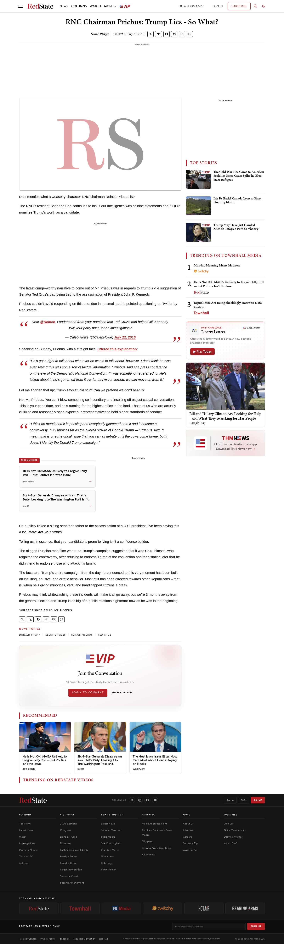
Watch (22, 836)
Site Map (103, 938)
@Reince (47, 322)
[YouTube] (155, 800)
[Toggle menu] (21, 6)
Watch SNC (230, 843)
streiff (80, 768)
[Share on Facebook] (166, 34)
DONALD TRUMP (29, 635)
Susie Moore (108, 836)
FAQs (243, 800)
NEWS (64, 6)
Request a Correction (84, 938)
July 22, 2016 (125, 337)
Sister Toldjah (108, 869)
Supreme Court (69, 876)
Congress (65, 830)
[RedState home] (33, 800)
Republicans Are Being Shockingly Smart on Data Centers (228, 304)
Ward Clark (139, 768)
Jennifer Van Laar (111, 830)
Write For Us (190, 849)
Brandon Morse (110, 849)
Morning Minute (28, 849)
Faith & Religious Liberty (74, 849)
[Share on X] (150, 34)
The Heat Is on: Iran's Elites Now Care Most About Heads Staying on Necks (155, 760)
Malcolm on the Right (154, 823)
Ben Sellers (28, 768)
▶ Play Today (202, 351)
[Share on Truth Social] (158, 34)
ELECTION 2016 (55, 635)
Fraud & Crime (68, 863)
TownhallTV (26, 856)
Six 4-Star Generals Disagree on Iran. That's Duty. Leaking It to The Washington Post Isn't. (99, 760)
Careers (187, 836)
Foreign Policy (68, 856)
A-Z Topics (67, 815)
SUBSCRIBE (239, 6)
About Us (188, 823)
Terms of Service (28, 938)
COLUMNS (79, 6)
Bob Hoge (107, 863)
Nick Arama (108, 856)
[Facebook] (147, 800)
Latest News (26, 830)
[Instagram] (140, 800)
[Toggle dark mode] (263, 6)
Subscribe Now (121, 692)
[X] (132, 800)
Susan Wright (100, 34)
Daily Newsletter (233, 836)
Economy (65, 843)
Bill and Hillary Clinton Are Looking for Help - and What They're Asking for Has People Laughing (225, 418)
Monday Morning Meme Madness (217, 265)
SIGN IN (217, 6)
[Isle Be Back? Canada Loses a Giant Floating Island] (198, 205)
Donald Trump (68, 836)
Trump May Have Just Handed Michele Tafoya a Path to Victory (235, 227)
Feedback (64, 938)
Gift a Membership (234, 830)
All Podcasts (149, 854)
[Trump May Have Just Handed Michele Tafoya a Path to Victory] (198, 232)
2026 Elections (68, 823)
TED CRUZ (104, 635)
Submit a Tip (190, 843)
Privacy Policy (47, 938)
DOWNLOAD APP (191, 6)
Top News (25, 823)
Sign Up (256, 926)
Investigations (27, 843)
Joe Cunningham (111, 843)
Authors (23, 863)
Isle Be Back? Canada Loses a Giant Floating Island (237, 200)
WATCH (95, 6)
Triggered (147, 841)
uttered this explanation (117, 349)
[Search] (255, 6)
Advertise (188, 830)
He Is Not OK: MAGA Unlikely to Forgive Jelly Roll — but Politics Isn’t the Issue (44, 760)
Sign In (230, 800)
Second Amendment (72, 882)
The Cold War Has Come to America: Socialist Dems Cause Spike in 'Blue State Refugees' (238, 176)
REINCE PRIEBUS (82, 635)
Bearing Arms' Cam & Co (156, 847)
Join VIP (258, 800)
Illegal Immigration (71, 869)
